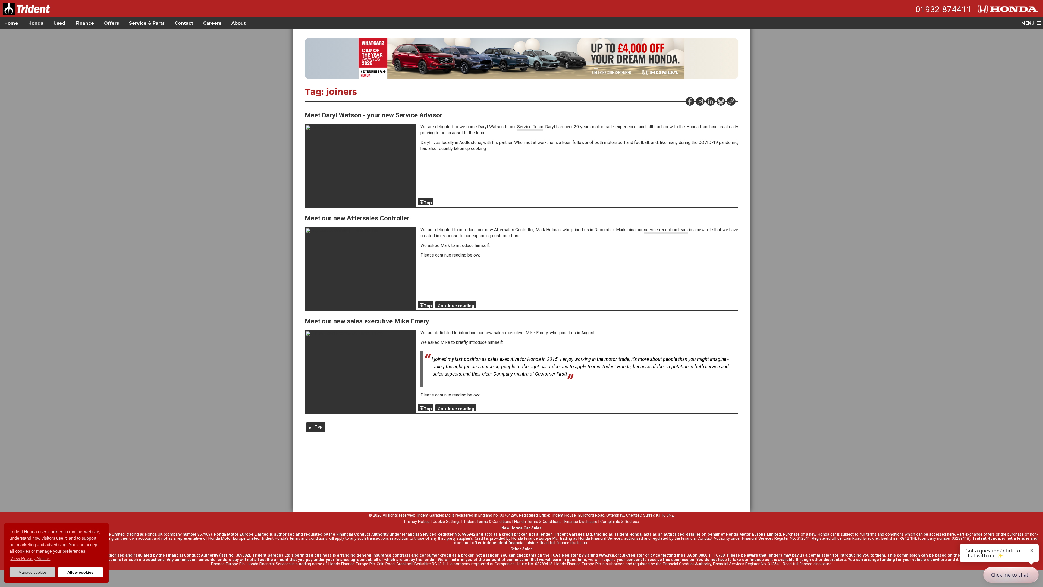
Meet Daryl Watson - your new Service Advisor (373, 115)
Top (428, 202)
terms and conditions (308, 538)
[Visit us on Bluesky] (720, 101)
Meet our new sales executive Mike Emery (367, 321)
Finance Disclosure (580, 521)
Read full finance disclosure (564, 543)
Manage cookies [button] (32, 572)
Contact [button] (184, 23)
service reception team (666, 229)
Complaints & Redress (619, 521)
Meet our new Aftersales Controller (357, 218)
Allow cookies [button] (80, 572)
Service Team (530, 126)
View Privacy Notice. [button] (30, 558)
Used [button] (59, 23)
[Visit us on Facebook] (689, 101)
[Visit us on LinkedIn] (710, 101)
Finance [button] (85, 23)
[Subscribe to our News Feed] (731, 101)
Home (11, 23)
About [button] (238, 23)
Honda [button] (35, 23)
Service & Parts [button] (147, 23)
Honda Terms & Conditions (537, 521)
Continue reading (456, 305)
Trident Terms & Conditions (487, 521)
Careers (212, 23)
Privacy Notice (417, 521)
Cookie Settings (446, 521)
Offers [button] (111, 23)
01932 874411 (943, 9)
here (951, 534)
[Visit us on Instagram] (700, 101)
